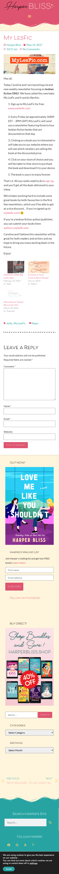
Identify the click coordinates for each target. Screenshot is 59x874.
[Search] (50, 822)
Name (7, 406)
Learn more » (19, 562)
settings (33, 863)
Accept (9, 869)
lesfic (10, 323)
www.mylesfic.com (19, 108)
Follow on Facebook (25, 598)
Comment (9, 366)
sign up (49, 181)
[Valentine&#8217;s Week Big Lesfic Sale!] (14, 267)
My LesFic (19, 323)
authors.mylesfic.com (16, 227)
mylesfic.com (11, 212)
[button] (29, 16)
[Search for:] (21, 715)
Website (8, 432)
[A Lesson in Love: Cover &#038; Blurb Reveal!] (38, 267)
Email (7, 419)
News (35, 323)
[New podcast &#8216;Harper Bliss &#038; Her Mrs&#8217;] (14, 294)
